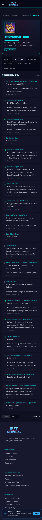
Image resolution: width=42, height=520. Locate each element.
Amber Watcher (11, 281)
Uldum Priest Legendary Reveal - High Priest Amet (22, 403)
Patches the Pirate (12, 138)
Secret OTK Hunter (13, 336)
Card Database (10, 460)
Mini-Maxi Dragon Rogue (15, 100)
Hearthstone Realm (12, 453)
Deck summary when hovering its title (19, 355)
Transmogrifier (11, 245)
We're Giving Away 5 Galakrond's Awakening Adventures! (22, 81)
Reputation (9, 68)
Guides (7, 479)
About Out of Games (12, 498)
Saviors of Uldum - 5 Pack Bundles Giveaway (21, 386)
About (7, 59)
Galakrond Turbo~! (13, 184)
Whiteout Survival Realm (14, 476)
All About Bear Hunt (12, 482)
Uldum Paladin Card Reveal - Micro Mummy (21, 374)
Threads (32, 59)
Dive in (36, 513)
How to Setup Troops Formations (17, 485)
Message (11, 49)
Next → (14, 416)
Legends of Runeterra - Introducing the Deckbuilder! (22, 300)
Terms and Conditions (13, 504)
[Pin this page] (3, 15)
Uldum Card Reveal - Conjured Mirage (19, 319)
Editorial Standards (12, 501)
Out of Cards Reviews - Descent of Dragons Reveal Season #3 (22, 262)
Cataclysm (9, 463)
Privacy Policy (10, 508)
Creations (9, 64)
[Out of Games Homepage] (14, 430)
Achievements (24, 64)
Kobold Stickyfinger (12, 234)
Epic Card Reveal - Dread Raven (17, 201)
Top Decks (9, 457)
